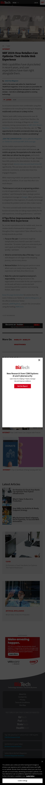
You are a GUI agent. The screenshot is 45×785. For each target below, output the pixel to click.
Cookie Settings (22, 781)
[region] (22, 771)
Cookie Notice (30, 776)
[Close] (42, 761)
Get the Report (22, 386)
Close (39, 360)
